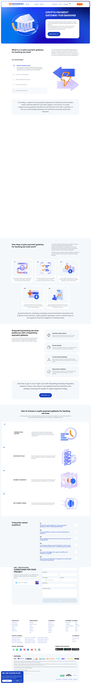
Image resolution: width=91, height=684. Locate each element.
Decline (17, 680)
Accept (7, 680)
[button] (44, 579)
